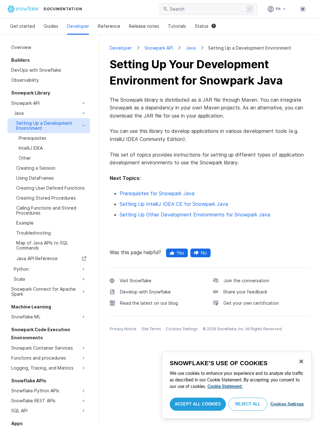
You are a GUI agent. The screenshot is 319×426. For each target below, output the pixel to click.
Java (191, 48)
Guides (51, 26)
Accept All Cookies (198, 404)
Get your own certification (251, 303)
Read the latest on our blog (149, 303)
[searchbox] (207, 9)
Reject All (247, 404)
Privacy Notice (123, 329)
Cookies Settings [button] (182, 329)
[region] (237, 385)
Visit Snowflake (135, 280)
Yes (180, 252)
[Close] (301, 361)
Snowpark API (159, 48)
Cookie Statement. (225, 387)
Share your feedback (245, 291)
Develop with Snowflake (145, 291)
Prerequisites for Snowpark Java (157, 193)
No (204, 252)
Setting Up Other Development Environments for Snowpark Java (195, 214)
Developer (78, 26)
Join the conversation (246, 280)
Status (201, 26)
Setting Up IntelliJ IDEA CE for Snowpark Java (174, 204)
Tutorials (177, 26)
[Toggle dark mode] (303, 9)
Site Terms (151, 329)
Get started (22, 26)
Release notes (144, 26)
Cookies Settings (287, 404)
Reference (109, 26)
